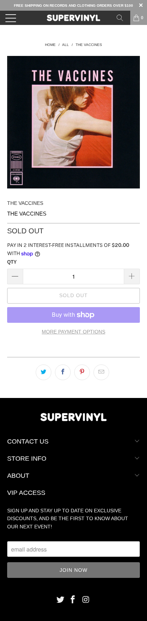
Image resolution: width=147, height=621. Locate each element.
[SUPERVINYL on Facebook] (73, 600)
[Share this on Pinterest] (82, 372)
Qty (12, 262)
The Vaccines (25, 203)
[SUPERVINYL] (73, 18)
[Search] (122, 18)
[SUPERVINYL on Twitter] (60, 600)
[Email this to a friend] (101, 372)
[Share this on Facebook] (63, 372)
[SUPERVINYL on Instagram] (86, 600)
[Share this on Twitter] (43, 372)
